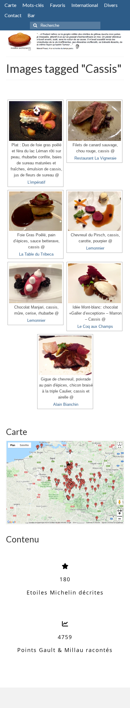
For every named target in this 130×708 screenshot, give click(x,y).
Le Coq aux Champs (95, 326)
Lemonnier (95, 248)
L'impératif (36, 182)
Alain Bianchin (65, 404)
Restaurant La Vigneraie (95, 158)
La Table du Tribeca (36, 254)
